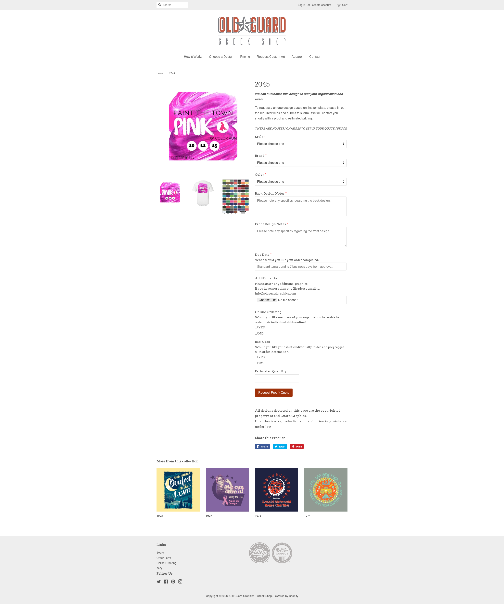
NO (260, 333)
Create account (321, 5)
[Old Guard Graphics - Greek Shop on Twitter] (159, 582)
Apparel (297, 56)
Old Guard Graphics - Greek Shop (250, 596)
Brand (259, 156)
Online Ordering (268, 312)
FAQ (159, 568)
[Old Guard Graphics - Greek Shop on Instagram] (180, 582)
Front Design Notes (270, 224)
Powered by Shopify (285, 596)
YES (261, 327)
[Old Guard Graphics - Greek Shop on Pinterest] (173, 582)
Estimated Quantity (271, 371)
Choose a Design (221, 56)
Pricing (245, 56)
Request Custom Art (271, 56)
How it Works (193, 56)
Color (259, 174)
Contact (314, 56)
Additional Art (267, 278)
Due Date (262, 254)
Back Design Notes (269, 193)
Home (160, 73)
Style (259, 137)
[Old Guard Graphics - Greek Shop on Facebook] (166, 582)
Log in (302, 5)
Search (161, 552)
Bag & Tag (262, 342)
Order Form (164, 558)
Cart (344, 5)
